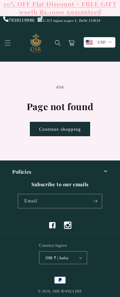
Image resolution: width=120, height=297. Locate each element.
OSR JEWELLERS (67, 291)
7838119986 (22, 20)
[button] (7, 43)
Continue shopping (60, 129)
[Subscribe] (95, 201)
